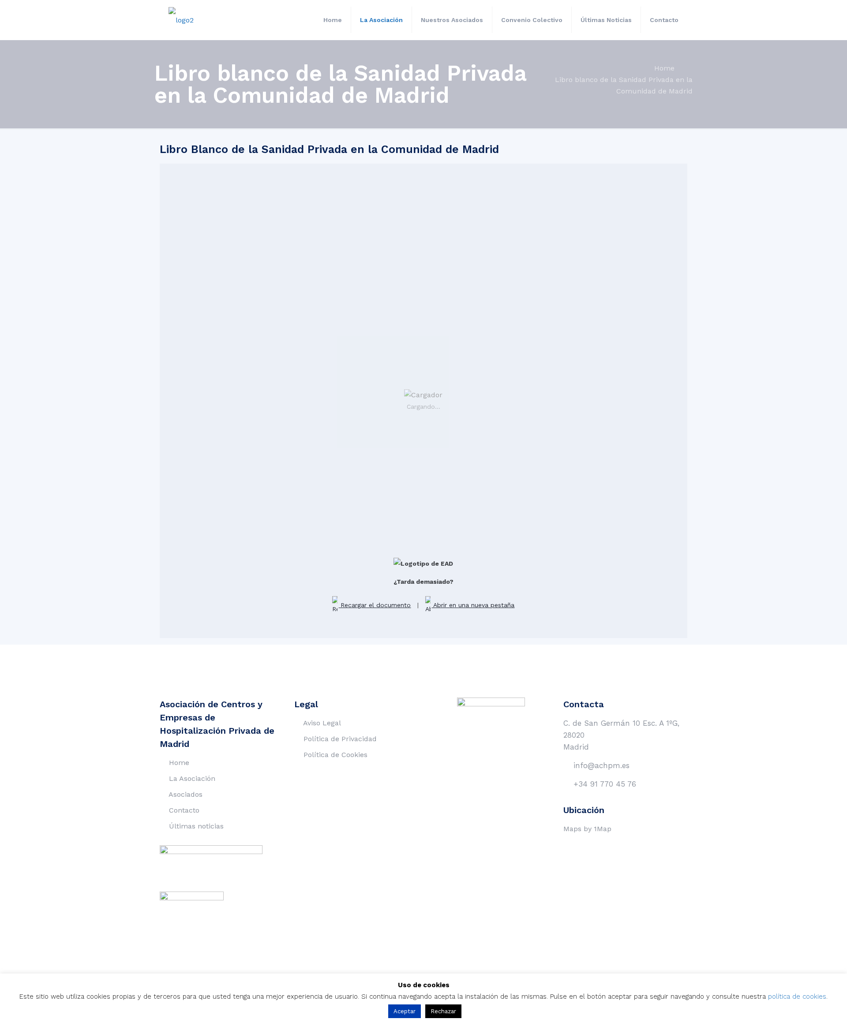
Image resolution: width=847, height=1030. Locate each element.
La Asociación (192, 778)
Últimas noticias (196, 826)
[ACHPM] (181, 20)
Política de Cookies (335, 754)
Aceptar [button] (405, 1011)
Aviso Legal (322, 723)
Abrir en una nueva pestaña (472, 604)
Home (664, 68)
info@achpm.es (601, 765)
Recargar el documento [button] (374, 604)
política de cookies (797, 996)
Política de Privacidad (340, 739)
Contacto (184, 810)
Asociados (185, 794)
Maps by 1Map (587, 829)
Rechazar (443, 1011)
